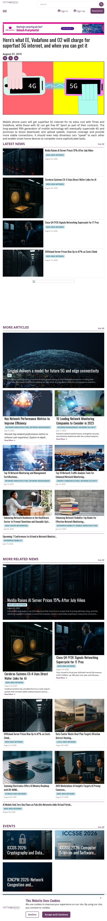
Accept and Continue (56, 914)
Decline (32, 914)
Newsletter (97, 10)
